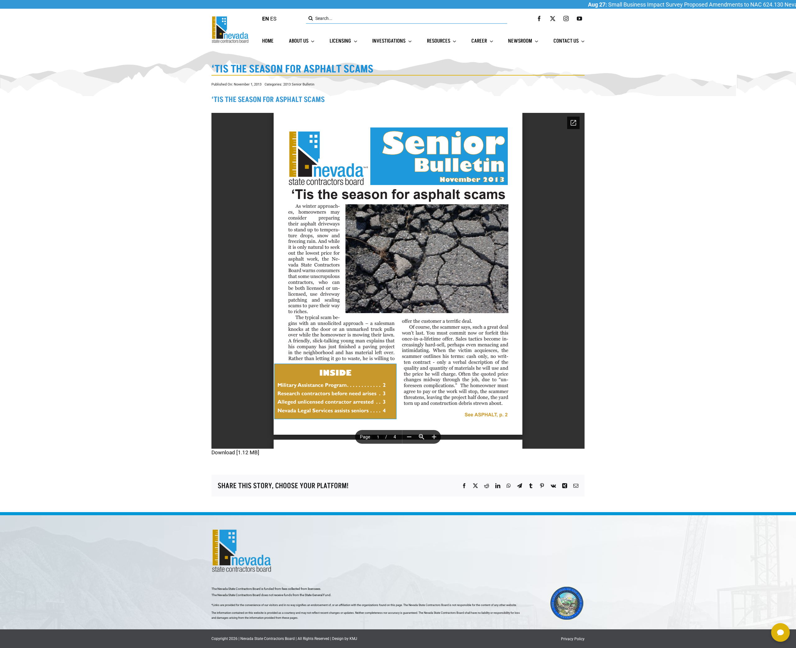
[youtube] (579, 18)
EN (265, 19)
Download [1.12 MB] (235, 452)
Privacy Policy (573, 639)
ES (273, 19)
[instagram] (566, 18)
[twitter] (553, 18)
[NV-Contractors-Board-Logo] (230, 18)
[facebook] (539, 18)
